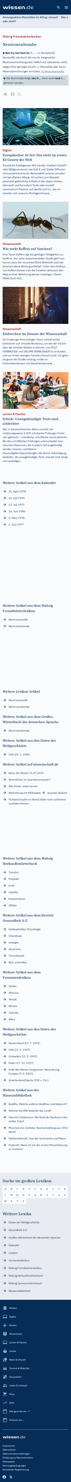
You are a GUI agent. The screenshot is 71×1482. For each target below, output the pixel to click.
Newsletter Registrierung (16, 1469)
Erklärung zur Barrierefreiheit (18, 1457)
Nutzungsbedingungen (14, 1465)
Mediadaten (9, 1461)
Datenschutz (9, 1449)
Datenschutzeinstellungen (16, 1453)
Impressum (9, 1445)
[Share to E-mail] (5, 94)
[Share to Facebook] (13, 94)
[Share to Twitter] (19, 94)
